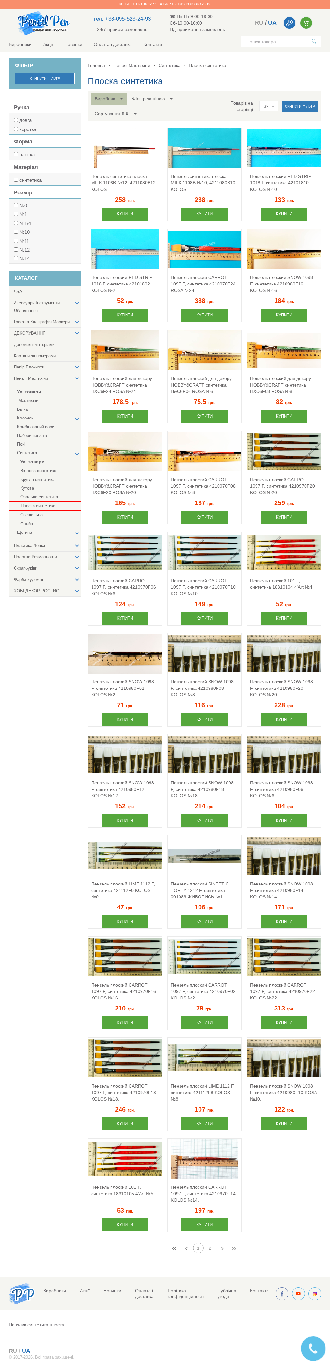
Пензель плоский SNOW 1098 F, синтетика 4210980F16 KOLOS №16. (281, 284)
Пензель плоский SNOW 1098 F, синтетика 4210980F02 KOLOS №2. (122, 688)
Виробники (20, 44)
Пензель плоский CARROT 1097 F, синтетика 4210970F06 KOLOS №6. (123, 587)
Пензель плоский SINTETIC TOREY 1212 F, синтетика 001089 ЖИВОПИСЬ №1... (200, 890)
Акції (48, 44)
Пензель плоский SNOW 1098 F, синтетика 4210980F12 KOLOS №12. (122, 789)
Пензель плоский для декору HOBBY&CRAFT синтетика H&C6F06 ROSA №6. (201, 385)
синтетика (30, 180)
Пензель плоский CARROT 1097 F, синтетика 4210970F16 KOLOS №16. (123, 991)
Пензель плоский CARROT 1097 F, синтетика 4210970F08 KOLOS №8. (203, 486)
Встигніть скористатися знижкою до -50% (165, 4)
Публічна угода (227, 1293)
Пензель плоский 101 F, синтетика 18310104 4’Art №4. (282, 584)
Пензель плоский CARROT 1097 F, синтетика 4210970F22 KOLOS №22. (282, 991)
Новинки (73, 44)
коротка (27, 129)
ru (259, 22)
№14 (24, 258)
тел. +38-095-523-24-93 (122, 19)
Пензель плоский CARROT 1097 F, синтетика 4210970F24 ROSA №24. (203, 284)
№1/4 (25, 223)
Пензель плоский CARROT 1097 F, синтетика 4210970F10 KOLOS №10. (203, 587)
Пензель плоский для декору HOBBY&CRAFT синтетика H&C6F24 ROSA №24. (121, 385)
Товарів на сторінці (242, 106)
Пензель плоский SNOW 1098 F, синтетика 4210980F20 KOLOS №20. (281, 688)
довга (25, 120)
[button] (109, 99)
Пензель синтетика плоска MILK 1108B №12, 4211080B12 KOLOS (123, 183)
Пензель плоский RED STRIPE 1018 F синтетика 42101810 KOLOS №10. (282, 183)
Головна (96, 65)
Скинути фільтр (45, 78)
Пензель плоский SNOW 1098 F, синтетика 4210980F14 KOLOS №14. (281, 890)
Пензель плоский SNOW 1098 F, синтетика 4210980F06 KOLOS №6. (281, 789)
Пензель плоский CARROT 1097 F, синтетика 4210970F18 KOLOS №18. (123, 1092)
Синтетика (169, 65)
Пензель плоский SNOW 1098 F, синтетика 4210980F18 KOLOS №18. (202, 789)
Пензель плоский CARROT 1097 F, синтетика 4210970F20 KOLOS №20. (282, 486)
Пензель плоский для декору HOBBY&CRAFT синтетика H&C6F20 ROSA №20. (121, 486)
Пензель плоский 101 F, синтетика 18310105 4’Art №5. (123, 1190)
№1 (23, 214)
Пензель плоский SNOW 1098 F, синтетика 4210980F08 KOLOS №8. (202, 688)
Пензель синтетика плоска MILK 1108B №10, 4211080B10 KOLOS (203, 183)
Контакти (152, 44)
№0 (23, 205)
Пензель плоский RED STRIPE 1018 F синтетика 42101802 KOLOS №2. (123, 284)
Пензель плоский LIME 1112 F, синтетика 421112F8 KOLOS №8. (203, 1092)
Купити (125, 214)
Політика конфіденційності (186, 1293)
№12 (24, 250)
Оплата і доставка (113, 44)
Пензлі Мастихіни (131, 65)
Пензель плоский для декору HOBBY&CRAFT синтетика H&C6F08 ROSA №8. (280, 385)
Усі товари (29, 391)
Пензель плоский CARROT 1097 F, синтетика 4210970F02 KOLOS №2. (203, 991)
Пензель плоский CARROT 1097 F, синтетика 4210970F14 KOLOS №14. (203, 1194)
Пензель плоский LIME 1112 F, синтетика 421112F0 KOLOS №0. (123, 890)
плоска (27, 154)
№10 (24, 232)
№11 (24, 241)
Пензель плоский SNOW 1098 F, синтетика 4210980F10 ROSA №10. (283, 1092)
